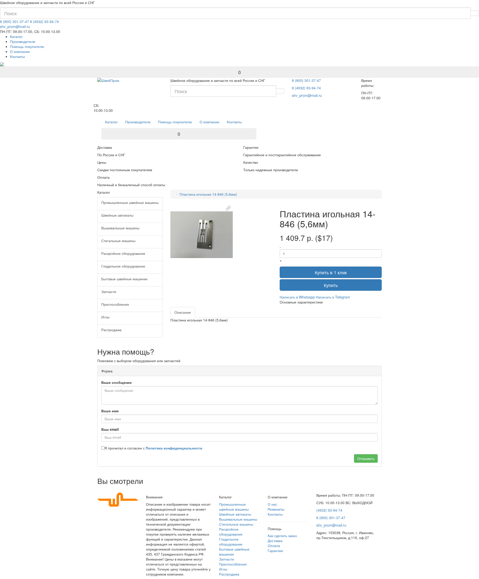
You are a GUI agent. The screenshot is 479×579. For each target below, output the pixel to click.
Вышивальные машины (238, 519)
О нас (272, 504)
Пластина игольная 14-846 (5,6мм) (208, 194)
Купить (331, 285)
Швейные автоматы (235, 514)
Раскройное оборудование (230, 532)
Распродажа (229, 574)
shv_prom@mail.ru (15, 26)
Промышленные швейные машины (234, 507)
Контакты (17, 56)
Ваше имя (110, 410)
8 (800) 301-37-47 (14, 21)
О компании (20, 51)
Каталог (16, 36)
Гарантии (275, 550)
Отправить (365, 458)
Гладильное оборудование (230, 542)
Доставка (275, 540)
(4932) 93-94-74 (329, 510)
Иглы (223, 569)
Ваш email (110, 429)
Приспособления (233, 564)
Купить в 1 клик (331, 272)
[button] (228, 208)
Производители (22, 41)
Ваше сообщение (116, 382)
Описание (182, 312)
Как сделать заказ (282, 535)
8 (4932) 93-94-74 (44, 21)
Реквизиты (276, 509)
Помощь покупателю (27, 46)
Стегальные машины (236, 524)
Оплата (274, 545)
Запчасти (226, 559)
